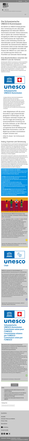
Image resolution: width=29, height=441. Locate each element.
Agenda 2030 (4, 243)
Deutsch (20, 1)
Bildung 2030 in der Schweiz (20, 243)
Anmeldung (5, 427)
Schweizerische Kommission (12, 245)
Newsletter (13, 438)
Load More (14, 384)
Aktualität (3, 416)
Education (4, 245)
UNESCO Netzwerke (11, 304)
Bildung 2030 (11, 243)
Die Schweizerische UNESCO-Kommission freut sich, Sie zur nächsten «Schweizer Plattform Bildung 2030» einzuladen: (14, 215)
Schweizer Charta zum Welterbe (8, 418)
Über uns (7, 9)
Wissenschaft (17, 379)
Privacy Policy (4, 420)
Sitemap (8, 438)
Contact (18, 438)
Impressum (3, 438)
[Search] (26, 1)
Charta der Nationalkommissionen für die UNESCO (15, 393)
